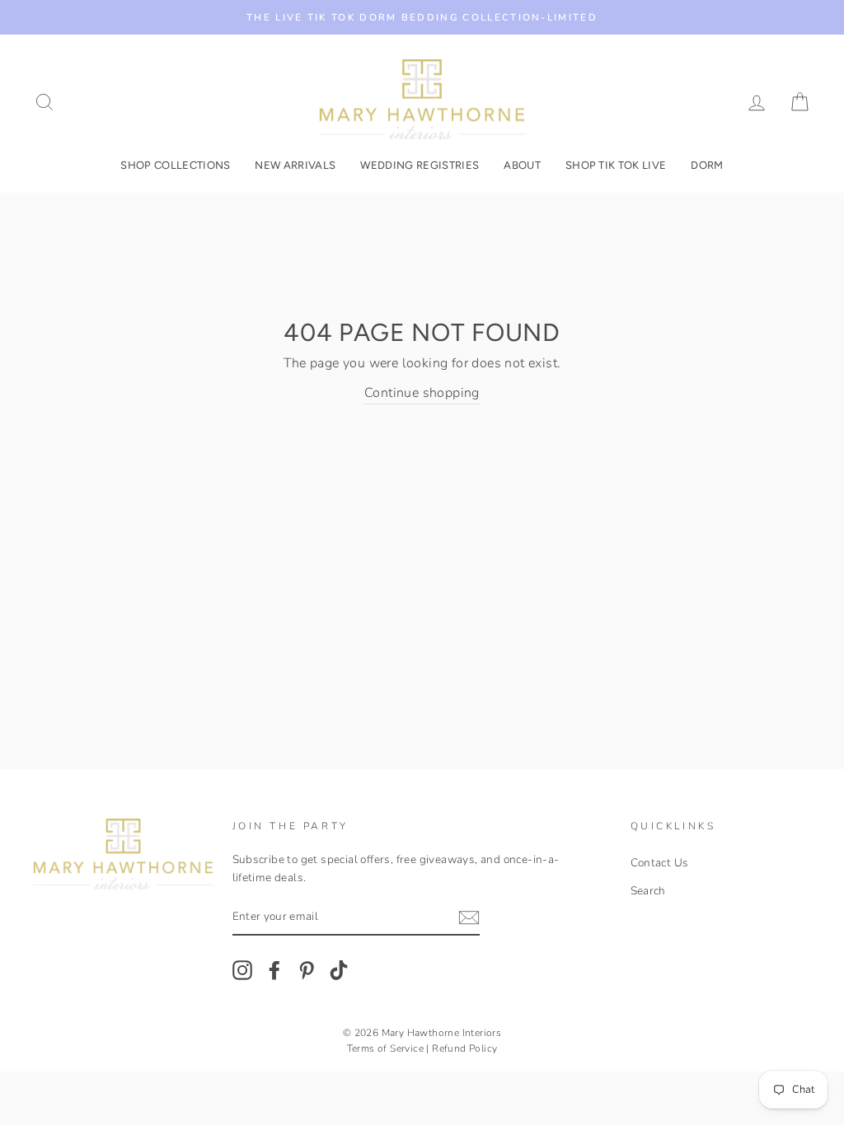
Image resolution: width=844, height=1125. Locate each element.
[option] (422, 17)
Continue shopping (422, 393)
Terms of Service (385, 1048)
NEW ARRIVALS (295, 165)
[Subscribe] (469, 917)
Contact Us (660, 863)
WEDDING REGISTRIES (419, 165)
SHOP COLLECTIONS (175, 165)
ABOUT (522, 165)
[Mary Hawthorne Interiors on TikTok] (339, 970)
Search (648, 891)
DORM (707, 165)
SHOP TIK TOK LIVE (616, 165)
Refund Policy (464, 1048)
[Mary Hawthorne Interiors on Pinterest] (306, 970)
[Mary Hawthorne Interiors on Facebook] (274, 970)
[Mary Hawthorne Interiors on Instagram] (242, 970)
